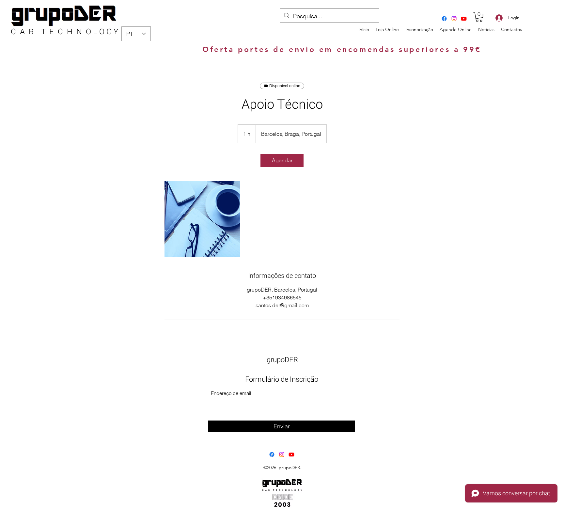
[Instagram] (454, 18)
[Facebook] (444, 18)
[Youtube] (464, 18)
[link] (282, 160)
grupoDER (282, 360)
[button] (479, 17)
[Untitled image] (202, 219)
